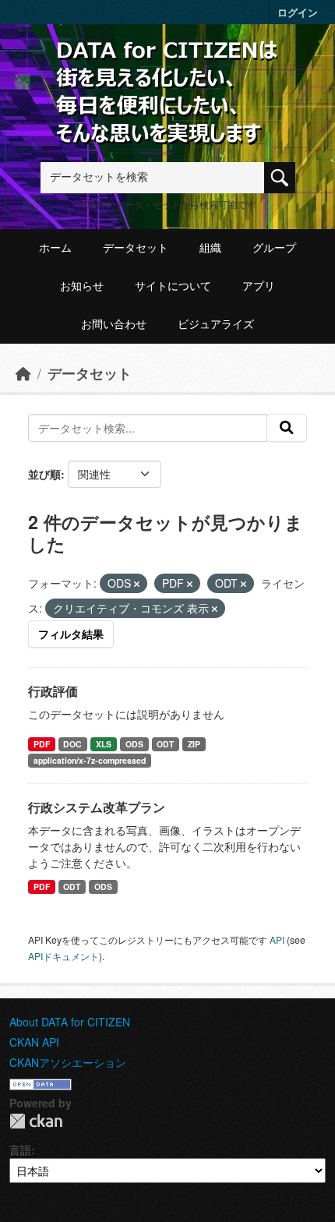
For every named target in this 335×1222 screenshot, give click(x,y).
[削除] (136, 583)
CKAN (35, 1121)
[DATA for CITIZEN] (167, 64)
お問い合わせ (113, 324)
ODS (134, 744)
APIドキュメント (63, 955)
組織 (210, 248)
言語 (20, 1149)
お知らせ (82, 286)
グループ (274, 248)
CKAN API (34, 1042)
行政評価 (53, 691)
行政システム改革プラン (96, 807)
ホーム (55, 248)
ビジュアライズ (216, 324)
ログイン (297, 12)
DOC (72, 744)
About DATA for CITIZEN (69, 1022)
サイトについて (173, 286)
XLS (103, 744)
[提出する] (286, 428)
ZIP (194, 744)
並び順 (44, 474)
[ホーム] (23, 373)
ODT (165, 744)
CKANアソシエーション (67, 1062)
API (277, 939)
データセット (135, 248)
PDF (42, 744)
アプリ (258, 286)
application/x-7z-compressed (90, 760)
